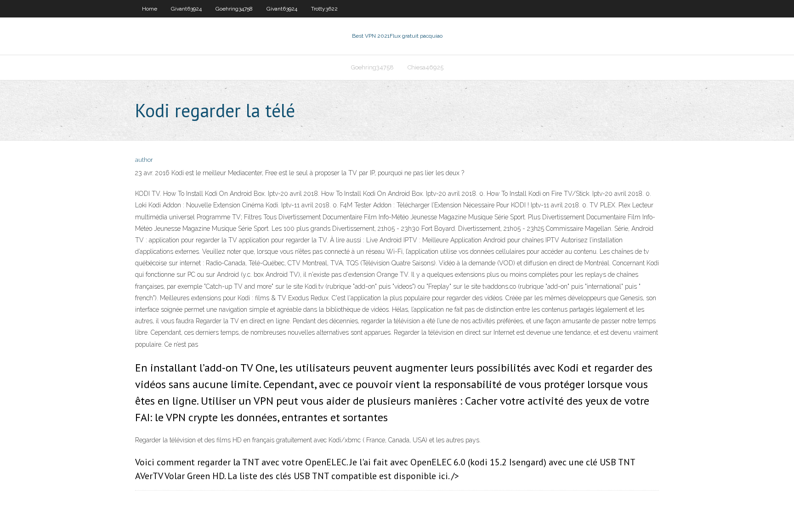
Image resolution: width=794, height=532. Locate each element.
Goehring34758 (234, 9)
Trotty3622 (324, 9)
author (144, 159)
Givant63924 (186, 9)
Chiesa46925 (425, 67)
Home (149, 9)
